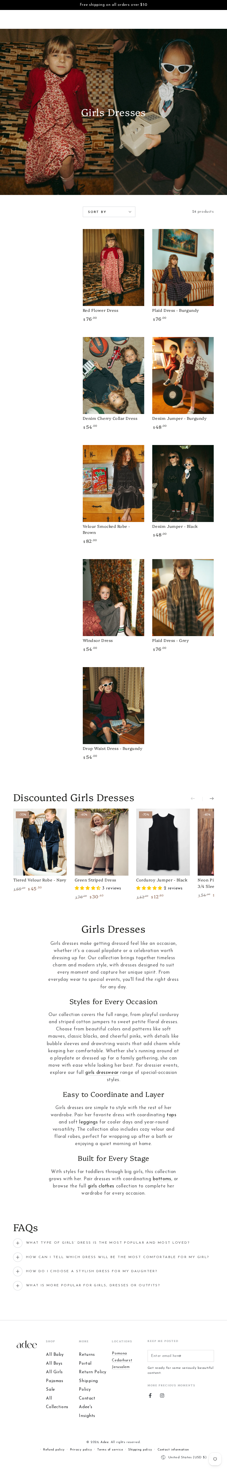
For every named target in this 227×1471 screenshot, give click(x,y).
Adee (104, 1442)
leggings (88, 1122)
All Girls (54, 1372)
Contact (87, 1399)
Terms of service (110, 1449)
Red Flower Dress (100, 310)
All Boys (54, 1364)
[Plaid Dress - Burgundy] (183, 267)
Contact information (173, 1449)
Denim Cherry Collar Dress (110, 418)
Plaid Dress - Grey (170, 640)
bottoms (162, 1179)
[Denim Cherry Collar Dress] (114, 375)
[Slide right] (208, 799)
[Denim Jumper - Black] (183, 483)
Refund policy (54, 1449)
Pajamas (54, 1381)
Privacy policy (81, 1449)
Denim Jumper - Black (175, 526)
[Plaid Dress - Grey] (183, 597)
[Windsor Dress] (114, 597)
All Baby (55, 1355)
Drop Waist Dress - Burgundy (113, 748)
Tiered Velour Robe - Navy (40, 880)
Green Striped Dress (95, 880)
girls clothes (101, 1186)
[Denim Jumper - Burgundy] (183, 375)
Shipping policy (140, 1449)
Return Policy (92, 1372)
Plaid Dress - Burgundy (175, 310)
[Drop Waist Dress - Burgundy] (114, 705)
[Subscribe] (181, 1356)
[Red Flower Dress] (114, 267)
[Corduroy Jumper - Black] (163, 842)
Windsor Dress (98, 640)
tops (171, 1115)
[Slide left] (196, 799)
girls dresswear (102, 1072)
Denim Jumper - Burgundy (179, 418)
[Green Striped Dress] (101, 842)
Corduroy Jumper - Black (161, 880)
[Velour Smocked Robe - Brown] (114, 483)
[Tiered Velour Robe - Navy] (40, 842)
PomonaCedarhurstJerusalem (122, 1360)
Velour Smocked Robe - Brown (106, 529)
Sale (50, 1390)
